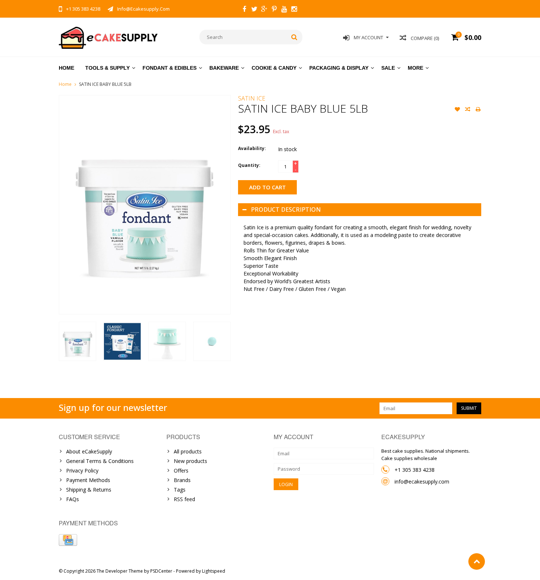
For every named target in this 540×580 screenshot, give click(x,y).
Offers (181, 470)
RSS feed (184, 499)
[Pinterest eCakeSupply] (274, 10)
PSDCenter (161, 571)
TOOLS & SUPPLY (107, 68)
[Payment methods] (68, 540)
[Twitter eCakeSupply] (254, 10)
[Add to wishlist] (457, 110)
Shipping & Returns (88, 489)
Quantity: (249, 165)
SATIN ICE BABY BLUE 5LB (105, 84)
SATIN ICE (251, 98)
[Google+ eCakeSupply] (264, 10)
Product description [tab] (286, 209)
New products (190, 460)
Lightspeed (213, 571)
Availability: (252, 148)
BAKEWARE (224, 68)
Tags (180, 489)
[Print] (478, 110)
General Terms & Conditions (100, 460)
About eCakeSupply (89, 451)
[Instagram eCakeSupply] (294, 10)
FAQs (72, 499)
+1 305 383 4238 (415, 469)
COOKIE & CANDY (274, 68)
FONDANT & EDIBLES (170, 68)
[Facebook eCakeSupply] (244, 10)
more (415, 68)
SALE (388, 68)
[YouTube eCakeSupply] (284, 10)
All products (188, 451)
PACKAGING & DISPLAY (338, 68)
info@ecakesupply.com (422, 481)
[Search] (294, 37)
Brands (182, 480)
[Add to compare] (467, 110)
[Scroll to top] (476, 561)
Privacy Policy (82, 470)
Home (66, 68)
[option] (77, 341)
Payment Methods (88, 480)
